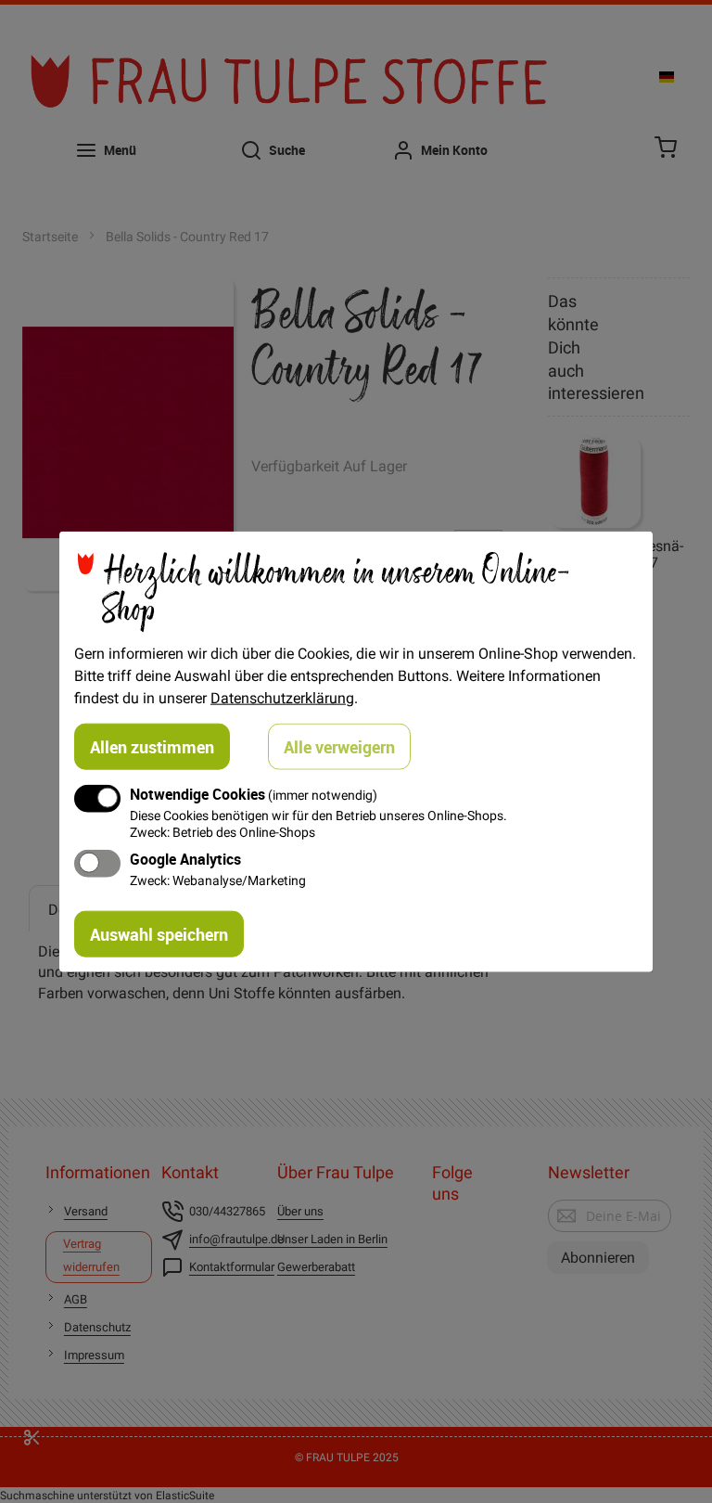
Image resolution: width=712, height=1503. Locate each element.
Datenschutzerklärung (282, 697)
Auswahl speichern (159, 933)
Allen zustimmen (152, 747)
